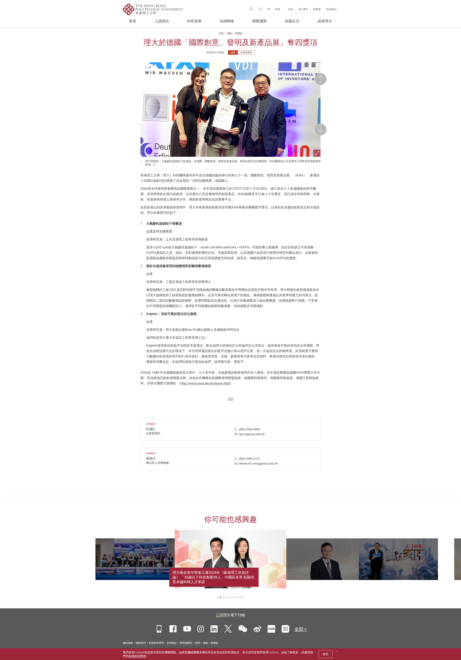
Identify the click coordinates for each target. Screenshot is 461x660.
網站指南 (128, 643)
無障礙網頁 (186, 643)
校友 (290, 9)
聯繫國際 (259, 21)
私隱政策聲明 (156, 643)
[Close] (337, 651)
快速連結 (331, 9)
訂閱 (219, 614)
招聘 (197, 643)
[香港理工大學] (153, 9)
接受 (325, 654)
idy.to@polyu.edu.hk (252, 434)
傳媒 (229, 33)
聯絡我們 (141, 643)
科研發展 (194, 21)
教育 (132, 21)
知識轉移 (227, 21)
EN (268, 9)
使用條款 (172, 643)
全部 (298, 629)
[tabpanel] (230, 567)
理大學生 (303, 9)
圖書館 (214, 643)
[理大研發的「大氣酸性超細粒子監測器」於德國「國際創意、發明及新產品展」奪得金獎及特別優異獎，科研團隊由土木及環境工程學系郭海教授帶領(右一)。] (230, 109)
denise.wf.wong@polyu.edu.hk (258, 463)
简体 (277, 9)
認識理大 (324, 21)
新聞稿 (238, 33)
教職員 (317, 9)
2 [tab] (220, 597)
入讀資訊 (162, 21)
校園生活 (292, 21)
